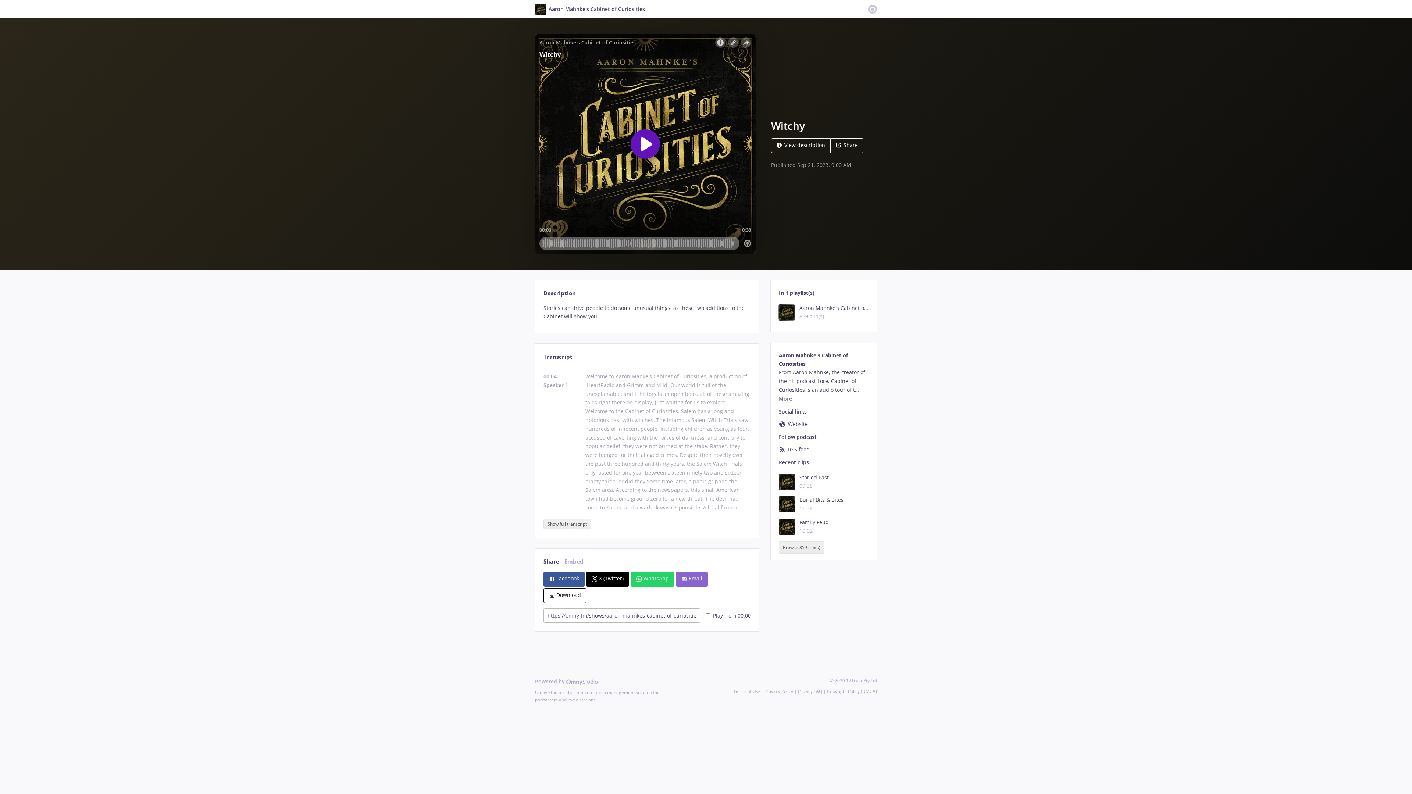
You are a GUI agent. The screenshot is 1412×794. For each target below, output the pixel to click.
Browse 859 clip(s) (801, 547)
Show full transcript (567, 524)
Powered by (550, 681)
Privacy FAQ (810, 691)
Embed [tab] (574, 561)
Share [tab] (551, 561)
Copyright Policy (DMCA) (852, 691)
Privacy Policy (779, 691)
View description (804, 145)
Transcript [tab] (558, 357)
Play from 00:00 (732, 615)
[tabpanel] (646, 312)
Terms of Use (747, 691)
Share (851, 145)
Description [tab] (559, 293)
